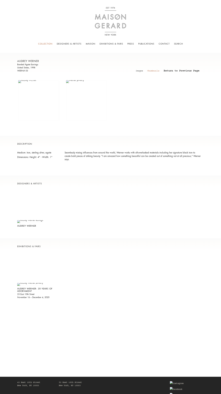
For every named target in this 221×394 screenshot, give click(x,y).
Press (130, 44)
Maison (90, 44)
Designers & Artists (69, 44)
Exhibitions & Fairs (111, 44)
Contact (164, 44)
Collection (45, 44)
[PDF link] (41, 107)
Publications (146, 44)
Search (178, 44)
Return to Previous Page (181, 71)
